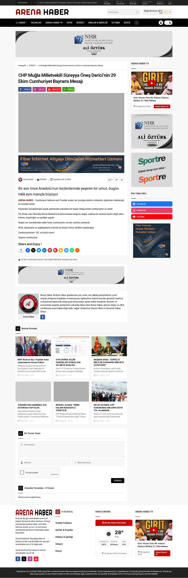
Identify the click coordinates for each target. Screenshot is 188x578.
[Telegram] (66, 250)
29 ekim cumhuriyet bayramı (32, 259)
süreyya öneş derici (69, 259)
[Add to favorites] (61, 250)
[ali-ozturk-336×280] (151, 147)
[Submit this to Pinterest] (50, 250)
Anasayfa (22, 65)
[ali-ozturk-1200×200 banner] (94, 56)
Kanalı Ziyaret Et (162, 106)
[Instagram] (30, 559)
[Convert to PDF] (55, 250)
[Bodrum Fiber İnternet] (71, 172)
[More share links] (77, 250)
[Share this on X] (33, 250)
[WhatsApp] (72, 250)
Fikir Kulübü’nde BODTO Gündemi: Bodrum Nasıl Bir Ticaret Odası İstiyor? (68, 3)
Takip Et (27, 89)
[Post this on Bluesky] (39, 250)
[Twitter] (24, 559)
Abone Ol (56, 89)
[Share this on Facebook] (28, 250)
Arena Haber (28, 179)
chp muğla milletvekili (52, 259)
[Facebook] (18, 559)
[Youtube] (36, 559)
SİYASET (32, 65)
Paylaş (70, 89)
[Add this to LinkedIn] (44, 250)
